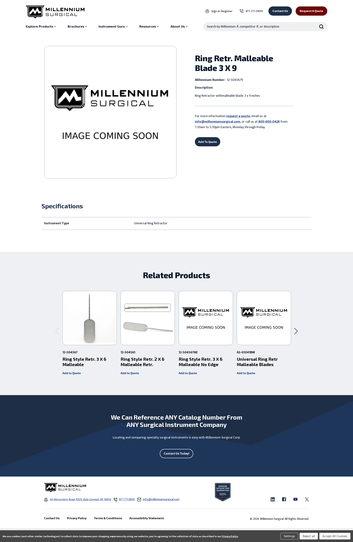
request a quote (238, 116)
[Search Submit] (321, 26)
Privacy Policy (230, 536)
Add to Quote (72, 373)
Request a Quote (311, 11)
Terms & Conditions (108, 518)
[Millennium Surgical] (55, 12)
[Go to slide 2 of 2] (57, 331)
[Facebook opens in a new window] (284, 499)
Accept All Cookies (334, 536)
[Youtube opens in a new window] (295, 499)
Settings (289, 536)
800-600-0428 (269, 121)
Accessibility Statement (146, 518)
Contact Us (280, 11)
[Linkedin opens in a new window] (273, 499)
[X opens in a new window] (307, 499)
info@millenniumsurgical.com (217, 121)
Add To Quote (207, 141)
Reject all (309, 536)
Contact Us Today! (176, 453)
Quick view (89, 318)
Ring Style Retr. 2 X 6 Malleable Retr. (142, 361)
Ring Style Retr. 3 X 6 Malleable (84, 361)
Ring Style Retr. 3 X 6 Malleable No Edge (200, 361)
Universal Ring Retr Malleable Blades (257, 361)
